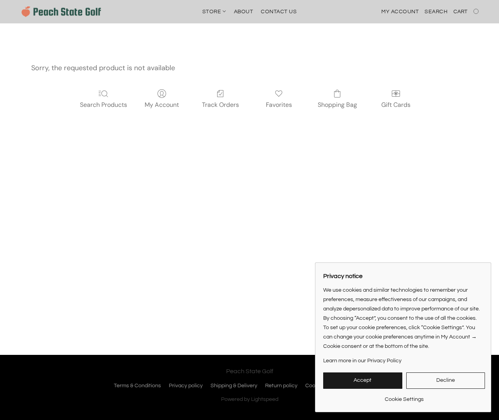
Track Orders (220, 105)
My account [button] (400, 11)
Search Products (103, 105)
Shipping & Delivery (234, 385)
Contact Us (279, 11)
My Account (162, 105)
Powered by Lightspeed (249, 399)
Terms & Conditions (137, 385)
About (243, 11)
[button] (61, 11)
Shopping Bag (337, 105)
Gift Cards (396, 105)
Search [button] (436, 11)
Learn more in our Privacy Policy (362, 360)
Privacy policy (186, 385)
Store (212, 11)
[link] (404, 396)
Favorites (279, 105)
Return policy (281, 385)
